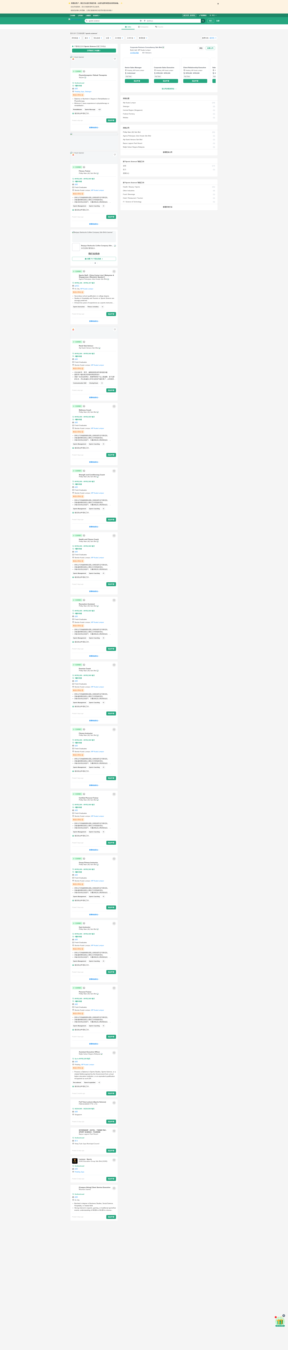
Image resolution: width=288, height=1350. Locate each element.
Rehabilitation (77, 109)
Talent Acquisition (89, 1082)
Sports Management (79, 206)
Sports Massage (90, 109)
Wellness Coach (85, 410)
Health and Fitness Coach (89, 539)
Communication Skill (79, 383)
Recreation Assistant (87, 604)
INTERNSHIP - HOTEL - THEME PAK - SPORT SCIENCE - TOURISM (93, 1131)
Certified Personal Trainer (88, 798)
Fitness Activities (93, 307)
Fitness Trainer (84, 171)
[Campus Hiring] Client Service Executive (94, 1187)
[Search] (203, 21)
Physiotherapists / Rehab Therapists (93, 75)
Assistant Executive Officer (89, 1052)
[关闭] (283, 1315)
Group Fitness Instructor (88, 862)
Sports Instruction (79, 307)
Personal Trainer (85, 992)
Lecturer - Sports (85, 1159)
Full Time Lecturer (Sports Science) (92, 1102)
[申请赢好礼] (280, 1321)
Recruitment (77, 1082)
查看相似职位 (93, 127)
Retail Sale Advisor (86, 346)
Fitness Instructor (86, 733)
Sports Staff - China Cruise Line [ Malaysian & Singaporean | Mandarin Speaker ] (96, 276)
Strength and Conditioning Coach (92, 475)
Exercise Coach (85, 668)
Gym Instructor (84, 927)
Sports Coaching (94, 206)
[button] (115, 59)
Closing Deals (93, 383)
